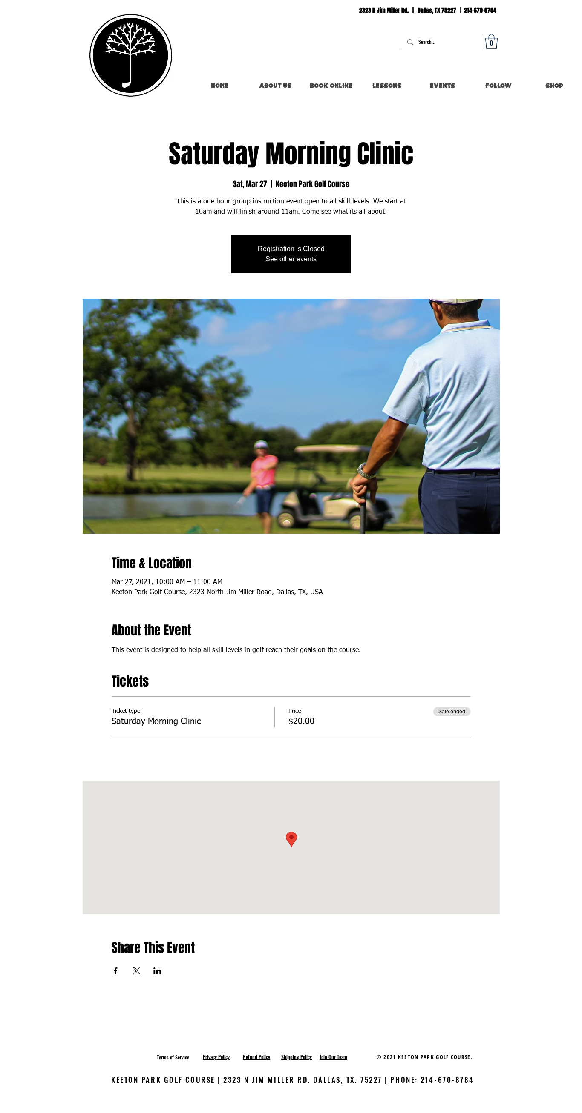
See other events (291, 259)
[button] (491, 41)
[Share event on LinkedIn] (157, 970)
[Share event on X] (137, 970)
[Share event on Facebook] (116, 970)
